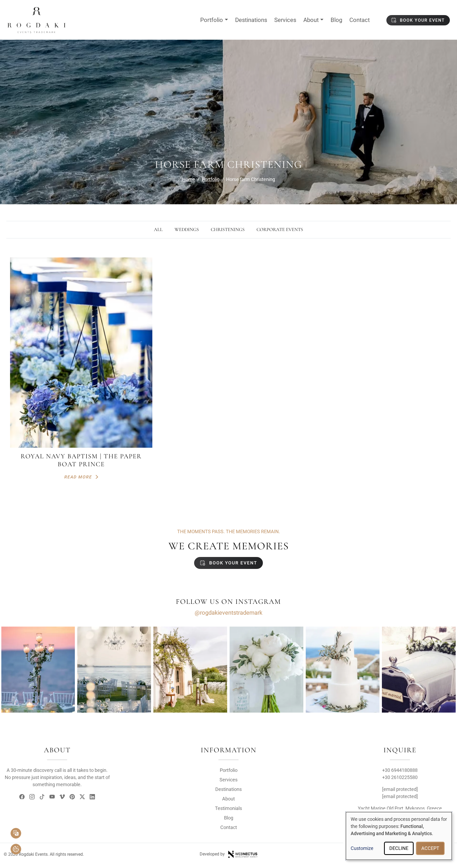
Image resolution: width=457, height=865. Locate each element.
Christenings (228, 229)
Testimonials (228, 808)
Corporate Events (280, 229)
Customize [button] (362, 848)
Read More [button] (78, 476)
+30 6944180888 (400, 770)
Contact (359, 20)
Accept (430, 848)
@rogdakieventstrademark (228, 612)
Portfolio (211, 20)
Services (285, 20)
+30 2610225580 (400, 777)
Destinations (251, 20)
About (311, 20)
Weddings (187, 229)
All (158, 229)
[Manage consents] (16, 849)
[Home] (36, 11)
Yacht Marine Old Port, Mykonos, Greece (400, 808)
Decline (398, 848)
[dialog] (399, 836)
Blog (336, 20)
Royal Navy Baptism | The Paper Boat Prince (81, 460)
